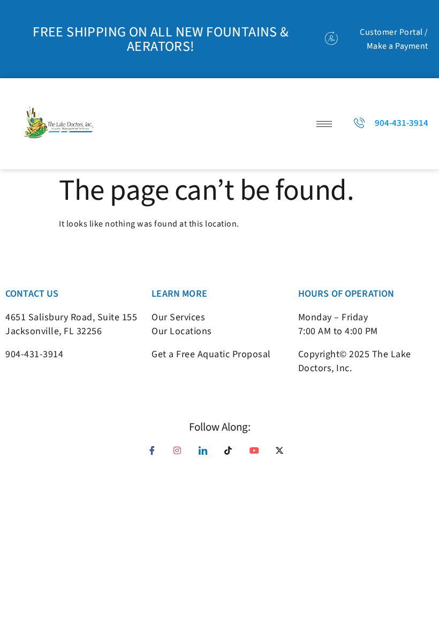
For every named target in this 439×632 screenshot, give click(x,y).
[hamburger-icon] (324, 124)
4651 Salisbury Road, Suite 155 (71, 317)
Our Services (178, 317)
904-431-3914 (34, 354)
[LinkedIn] (207, 454)
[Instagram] (181, 454)
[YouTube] (257, 454)
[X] (283, 454)
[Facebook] (156, 454)
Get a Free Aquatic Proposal (211, 354)
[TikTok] (232, 454)
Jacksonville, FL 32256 (53, 331)
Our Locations (182, 331)
